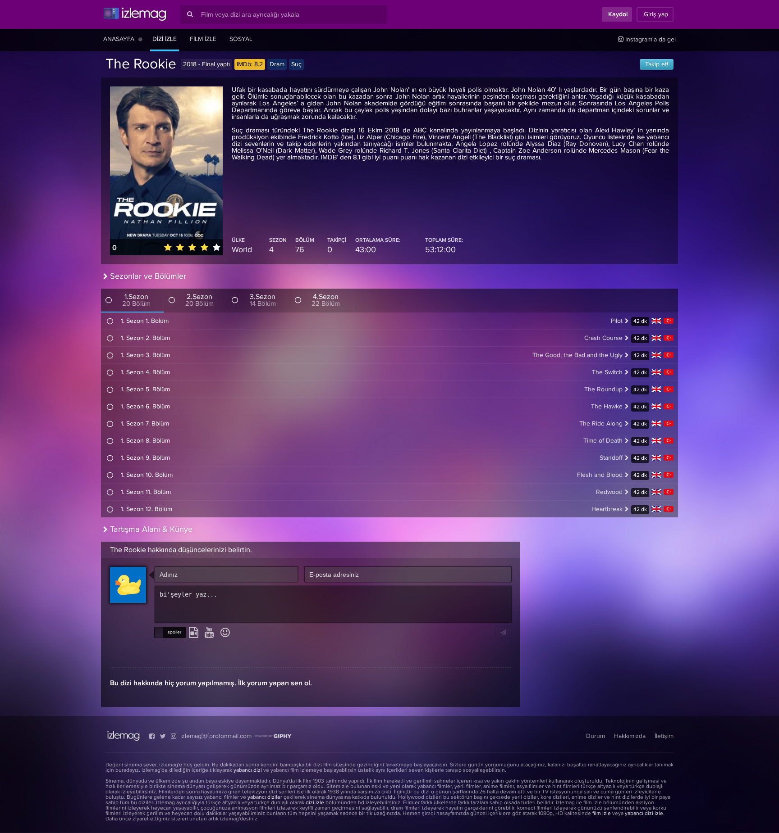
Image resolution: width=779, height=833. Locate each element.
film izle (601, 813)
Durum (595, 736)
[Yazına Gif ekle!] (194, 633)
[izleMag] (135, 14)
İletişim (664, 736)
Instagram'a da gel (649, 39)
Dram (277, 64)
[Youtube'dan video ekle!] (209, 633)
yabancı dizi (248, 770)
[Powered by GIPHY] (273, 736)
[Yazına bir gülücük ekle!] (225, 633)
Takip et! (656, 64)
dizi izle (315, 803)
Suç (296, 64)
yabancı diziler (264, 797)
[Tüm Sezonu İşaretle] (108, 300)
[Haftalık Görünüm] (140, 39)
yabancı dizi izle (644, 813)
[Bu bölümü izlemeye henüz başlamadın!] (110, 321)
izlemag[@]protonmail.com (216, 736)
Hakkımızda (630, 736)
